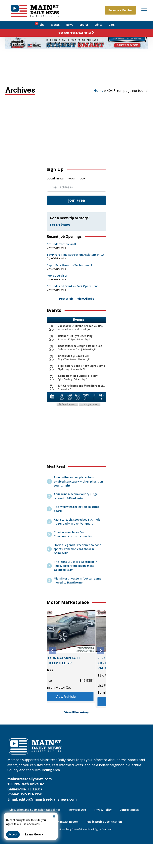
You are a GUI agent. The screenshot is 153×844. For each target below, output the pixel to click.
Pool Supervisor (57, 275)
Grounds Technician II (61, 244)
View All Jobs (85, 299)
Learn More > (34, 834)
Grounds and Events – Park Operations (72, 286)
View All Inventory (76, 712)
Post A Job (66, 299)
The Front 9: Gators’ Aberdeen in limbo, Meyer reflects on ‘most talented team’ (75, 566)
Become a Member (120, 10)
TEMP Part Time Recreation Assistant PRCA (75, 255)
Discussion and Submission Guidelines (34, 810)
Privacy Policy (103, 810)
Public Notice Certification (104, 821)
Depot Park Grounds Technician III (69, 265)
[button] (52, 650)
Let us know (60, 225)
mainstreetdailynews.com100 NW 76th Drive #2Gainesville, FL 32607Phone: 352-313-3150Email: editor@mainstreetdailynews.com (42, 789)
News (69, 24)
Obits (98, 24)
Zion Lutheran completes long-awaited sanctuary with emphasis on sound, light (78, 481)
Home (98, 90)
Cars (112, 24)
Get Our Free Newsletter (74, 32)
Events (55, 24)
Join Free (76, 200)
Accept (13, 834)
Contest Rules (129, 810)
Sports (83, 24)
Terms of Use (77, 810)
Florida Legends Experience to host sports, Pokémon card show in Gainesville (77, 549)
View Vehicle (77, 701)
